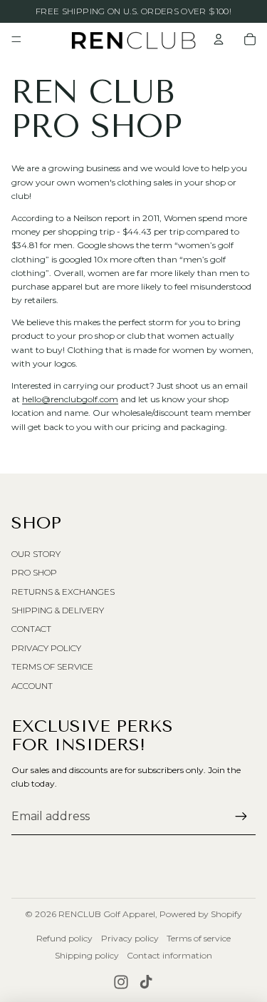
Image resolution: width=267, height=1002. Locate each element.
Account (32, 685)
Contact (31, 628)
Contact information (169, 955)
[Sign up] (241, 816)
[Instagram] (121, 982)
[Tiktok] (146, 982)
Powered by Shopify (200, 914)
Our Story (36, 553)
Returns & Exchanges (63, 591)
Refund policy (64, 938)
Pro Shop (34, 572)
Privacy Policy (46, 648)
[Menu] (16, 39)
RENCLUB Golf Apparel (106, 914)
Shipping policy (87, 955)
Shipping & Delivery (57, 610)
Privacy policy (130, 938)
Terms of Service (52, 666)
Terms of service (199, 938)
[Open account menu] (218, 39)
